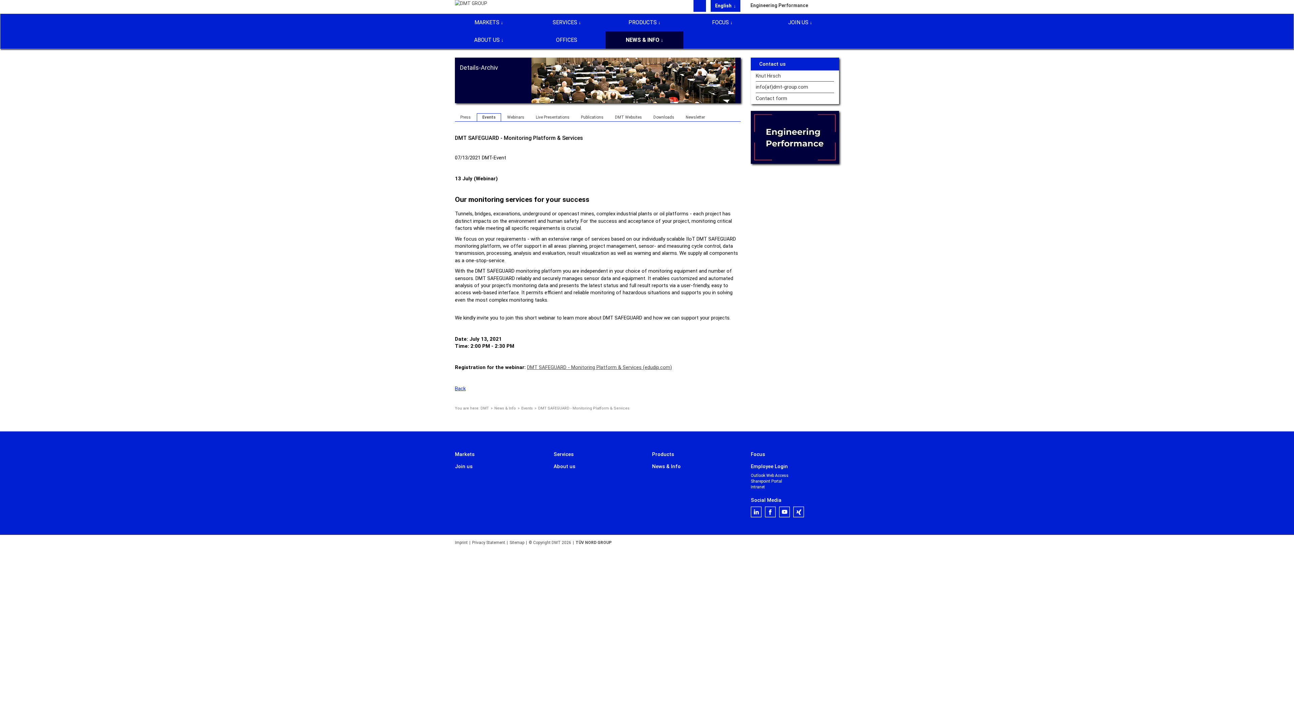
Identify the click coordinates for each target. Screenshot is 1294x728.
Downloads (663, 117)
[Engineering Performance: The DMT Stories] (795, 137)
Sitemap (517, 542)
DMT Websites (628, 117)
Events (489, 117)
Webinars (515, 117)
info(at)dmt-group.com (782, 87)
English (724, 5)
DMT (485, 408)
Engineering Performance (779, 5)
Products (642, 22)
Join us (798, 22)
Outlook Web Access (770, 475)
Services (565, 22)
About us (487, 40)
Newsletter (695, 117)
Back (460, 389)
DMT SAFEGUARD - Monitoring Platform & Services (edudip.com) (599, 367)
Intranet (758, 487)
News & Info (642, 40)
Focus (720, 22)
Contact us (772, 64)
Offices (566, 40)
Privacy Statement (488, 542)
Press (465, 117)
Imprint (461, 542)
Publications (592, 117)
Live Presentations (552, 117)
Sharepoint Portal (766, 481)
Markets (486, 22)
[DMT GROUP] (471, 6)
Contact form (771, 98)
